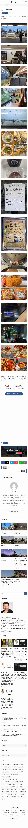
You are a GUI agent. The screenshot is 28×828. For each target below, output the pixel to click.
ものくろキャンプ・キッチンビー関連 (10, 779)
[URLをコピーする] (25, 462)
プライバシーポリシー (14, 814)
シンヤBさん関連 (5, 781)
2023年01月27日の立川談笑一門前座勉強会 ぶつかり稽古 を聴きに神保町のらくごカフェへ (14, 735)
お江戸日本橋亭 (14, 774)
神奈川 (7, 791)
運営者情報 (23, 810)
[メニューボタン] (2, 2)
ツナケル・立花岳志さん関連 (17, 781)
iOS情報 (21, 764)
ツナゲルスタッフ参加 (6, 784)
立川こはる (4, 794)
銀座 (8, 796)
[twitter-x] (12, 808)
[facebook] (10, 808)
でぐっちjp (14, 2)
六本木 (7, 786)
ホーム (4, 810)
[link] (14, 508)
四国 (21, 786)
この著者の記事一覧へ (14, 511)
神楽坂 (12, 791)
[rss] (16, 808)
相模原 (3, 791)
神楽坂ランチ (23, 791)
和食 (18, 786)
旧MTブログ (16, 810)
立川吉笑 (10, 794)
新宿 (8, 789)
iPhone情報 (20, 767)
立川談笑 (3, 796)
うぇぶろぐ (5, 13)
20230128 (4, 722)
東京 (12, 789)
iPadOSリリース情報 (6, 767)
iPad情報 (14, 767)
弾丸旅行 (3, 789)
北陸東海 (13, 786)
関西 (18, 796)
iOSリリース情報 (14, 764)
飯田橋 (22, 796)
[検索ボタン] (26, 2)
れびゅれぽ (5, 812)
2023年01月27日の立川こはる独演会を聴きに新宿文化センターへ (14, 726)
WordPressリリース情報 (18, 772)
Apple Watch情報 (5, 764)
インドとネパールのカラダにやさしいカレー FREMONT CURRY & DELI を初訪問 (12, 730)
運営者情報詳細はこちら (6, 631)
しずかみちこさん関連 (6, 776)
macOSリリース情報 (6, 769)
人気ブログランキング (18, 388)
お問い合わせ (17, 812)
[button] (3, 462)
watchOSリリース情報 (6, 772)
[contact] (17, 808)
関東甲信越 (13, 796)
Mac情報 (21, 769)
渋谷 (19, 789)
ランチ (3, 786)
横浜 (16, 789)
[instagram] (14, 808)
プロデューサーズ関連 (17, 784)
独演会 (23, 789)
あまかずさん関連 (5, 774)
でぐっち (14, 491)
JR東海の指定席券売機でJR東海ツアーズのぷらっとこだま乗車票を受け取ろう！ (14, 718)
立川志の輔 (21, 794)
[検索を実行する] (25, 593)
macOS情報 (14, 769)
